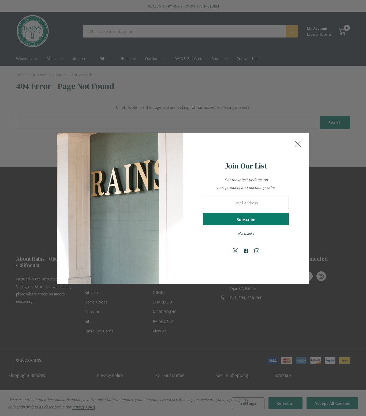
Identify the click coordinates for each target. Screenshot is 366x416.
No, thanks (246, 233)
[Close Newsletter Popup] (298, 144)
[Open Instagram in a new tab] (257, 251)
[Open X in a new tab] (235, 251)
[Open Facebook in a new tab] (246, 251)
